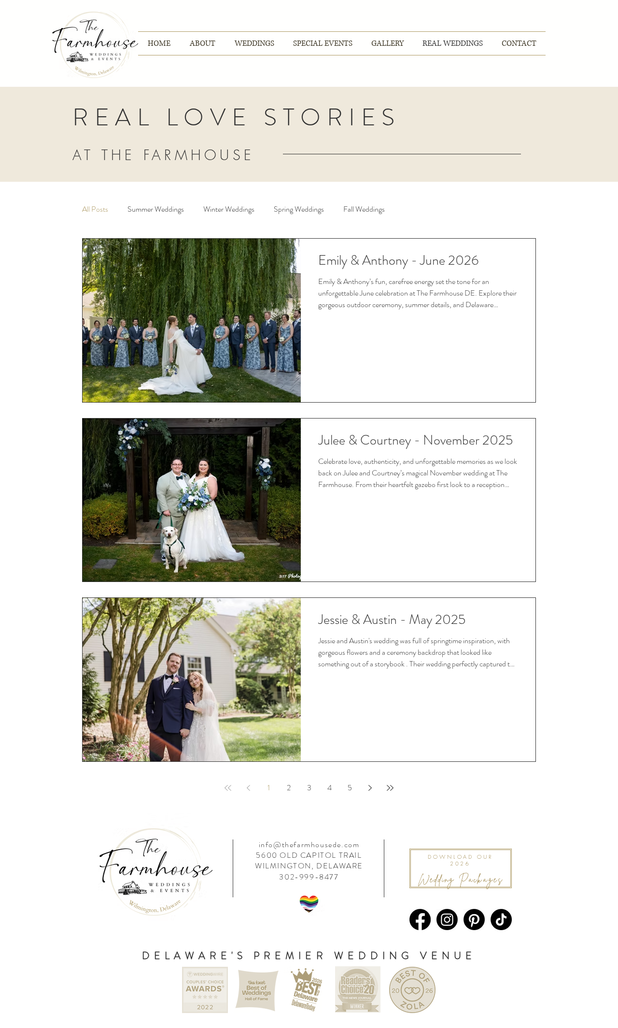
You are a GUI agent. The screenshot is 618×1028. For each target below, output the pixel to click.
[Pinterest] (474, 919)
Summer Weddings (155, 209)
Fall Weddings (364, 209)
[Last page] (390, 788)
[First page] (228, 788)
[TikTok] (501, 919)
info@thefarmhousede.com (309, 844)
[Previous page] (248, 788)
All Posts (95, 209)
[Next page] (370, 788)
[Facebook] (420, 919)
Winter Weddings (228, 209)
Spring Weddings (299, 209)
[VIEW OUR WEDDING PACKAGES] (460, 868)
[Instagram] (447, 919)
